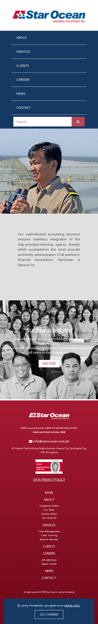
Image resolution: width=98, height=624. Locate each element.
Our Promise (49, 517)
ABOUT (21, 37)
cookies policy (72, 605)
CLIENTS (22, 65)
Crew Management (49, 531)
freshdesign (70, 592)
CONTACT (23, 107)
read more (49, 363)
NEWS (20, 93)
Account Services (49, 539)
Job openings (49, 559)
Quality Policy (49, 513)
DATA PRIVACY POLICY (49, 479)
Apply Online (49, 563)
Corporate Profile (49, 505)
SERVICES (23, 51)
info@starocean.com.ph (50, 441)
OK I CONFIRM (49, 614)
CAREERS (23, 79)
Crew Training (49, 535)
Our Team (49, 509)
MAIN (49, 492)
